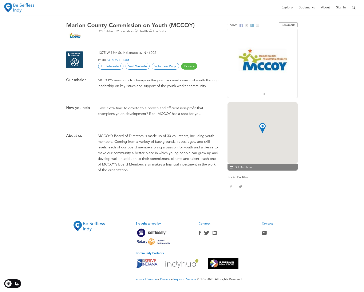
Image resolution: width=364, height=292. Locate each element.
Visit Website (137, 66)
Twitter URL (240, 186)
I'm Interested (111, 66)
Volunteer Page (165, 66)
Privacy (165, 279)
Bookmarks (307, 7)
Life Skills (159, 31)
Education (126, 31)
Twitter (206, 234)
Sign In (341, 7)
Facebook (200, 234)
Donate (189, 66)
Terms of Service (145, 279)
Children (108, 31)
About (325, 7)
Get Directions (243, 167)
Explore (287, 7)
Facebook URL (231, 186)
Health (143, 31)
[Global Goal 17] (74, 59)
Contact (264, 234)
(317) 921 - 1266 (118, 60)
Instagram (215, 234)
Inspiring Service (184, 279)
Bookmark (288, 25)
